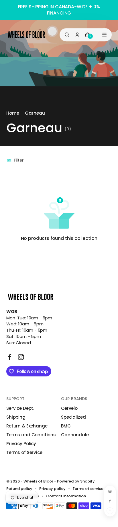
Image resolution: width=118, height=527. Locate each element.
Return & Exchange (26, 426)
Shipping (15, 417)
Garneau (35, 113)
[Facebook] (9, 357)
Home (12, 113)
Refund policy (19, 489)
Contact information (66, 496)
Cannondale (75, 435)
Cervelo (69, 408)
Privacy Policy (21, 444)
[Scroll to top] (110, 511)
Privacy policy (52, 489)
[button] (15, 160)
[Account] (77, 34)
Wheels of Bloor (38, 481)
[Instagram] (20, 357)
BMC (66, 426)
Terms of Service (24, 452)
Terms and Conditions (31, 435)
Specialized (73, 417)
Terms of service (87, 489)
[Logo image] (26, 34)
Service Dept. (20, 408)
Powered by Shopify (76, 481)
